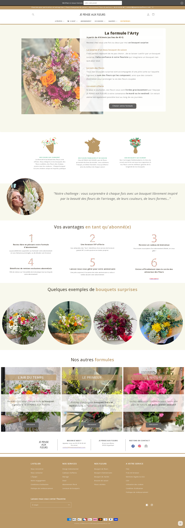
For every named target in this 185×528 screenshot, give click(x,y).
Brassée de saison (101, 480)
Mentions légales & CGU (135, 477)
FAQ (127, 469)
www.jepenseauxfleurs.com (101, 523)
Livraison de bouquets (71, 488)
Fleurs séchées (100, 484)
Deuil (64, 480)
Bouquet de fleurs (101, 469)
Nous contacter (37, 473)
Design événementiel (70, 469)
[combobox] (103, 3)
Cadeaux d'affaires (69, 473)
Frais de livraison (132, 473)
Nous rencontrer (37, 469)
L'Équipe (34, 477)
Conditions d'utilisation (39, 484)
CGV (127, 480)
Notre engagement (38, 480)
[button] (181, 3)
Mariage (65, 477)
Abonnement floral (69, 484)
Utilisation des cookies (134, 484)
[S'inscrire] (68, 504)
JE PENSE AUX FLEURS (86, 523)
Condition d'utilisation (134, 488)
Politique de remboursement (42, 488)
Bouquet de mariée (101, 477)
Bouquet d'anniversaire (103, 473)
